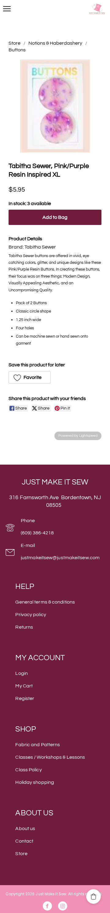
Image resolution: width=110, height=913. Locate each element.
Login (21, 673)
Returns (24, 627)
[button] (30, 377)
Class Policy (28, 769)
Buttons (17, 49)
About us (25, 828)
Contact (24, 841)
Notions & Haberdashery (55, 43)
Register (24, 698)
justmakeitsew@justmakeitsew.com (60, 557)
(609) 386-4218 (37, 532)
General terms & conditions (45, 602)
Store (14, 43)
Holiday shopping (34, 782)
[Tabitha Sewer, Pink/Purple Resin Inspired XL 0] (55, 106)
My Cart (24, 685)
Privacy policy (30, 614)
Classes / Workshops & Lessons (50, 757)
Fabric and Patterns (37, 744)
